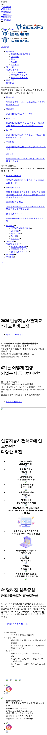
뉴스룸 (25, 134)
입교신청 (5, 47)
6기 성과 (25, 157)
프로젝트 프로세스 (25, 192)
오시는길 (26, 145)
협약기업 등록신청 (26, 217)
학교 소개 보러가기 (14, 334)
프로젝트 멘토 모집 (25, 205)
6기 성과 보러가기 (14, 402)
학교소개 (26, 101)
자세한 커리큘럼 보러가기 (17, 624)
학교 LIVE (25, 122)
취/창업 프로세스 (25, 179)
